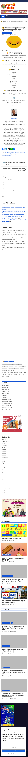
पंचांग (3, 470)
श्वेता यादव (13, 675)
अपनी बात (4, 451)
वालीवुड (3, 484)
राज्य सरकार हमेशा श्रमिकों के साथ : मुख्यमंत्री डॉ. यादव (12, 364)
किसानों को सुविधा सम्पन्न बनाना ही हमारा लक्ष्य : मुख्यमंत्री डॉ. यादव (14, 366)
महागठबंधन (6, 185)
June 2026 (4, 389)
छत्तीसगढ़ (3, 464)
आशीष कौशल (13, 34)
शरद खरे (12, 604)
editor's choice (5, 32)
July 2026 (4, 387)
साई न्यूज (3, 490)
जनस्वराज (6, 187)
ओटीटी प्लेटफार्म (5, 457)
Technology (4, 445)
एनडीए (5, 183)
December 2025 (5, 401)
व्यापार (3, 486)
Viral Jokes (4, 154)
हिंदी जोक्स (9, 155)
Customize (13, 744)
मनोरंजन (3, 478)
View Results (14, 194)
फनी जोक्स (13, 154)
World (3, 447)
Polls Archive (5, 196)
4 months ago (6, 34)
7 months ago (6, 698)
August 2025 (5, 409)
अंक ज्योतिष (4, 449)
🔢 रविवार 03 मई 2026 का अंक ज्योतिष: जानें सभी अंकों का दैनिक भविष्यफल (14, 163)
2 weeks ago (6, 604)
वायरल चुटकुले (4, 155)
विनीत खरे (12, 540)
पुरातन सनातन (4, 472)
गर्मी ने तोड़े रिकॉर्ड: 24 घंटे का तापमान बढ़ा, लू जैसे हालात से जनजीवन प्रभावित (14, 169)
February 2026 (5, 397)
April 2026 (4, 393)
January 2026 (5, 399)
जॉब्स (3, 466)
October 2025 (5, 405)
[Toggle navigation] (7, 16)
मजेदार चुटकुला (18, 154)
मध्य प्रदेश (4, 476)
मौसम (3, 480)
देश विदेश (3, 468)
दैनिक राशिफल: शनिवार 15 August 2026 (11, 538)
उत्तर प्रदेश (4, 453)
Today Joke (22, 152)
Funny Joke (11, 152)
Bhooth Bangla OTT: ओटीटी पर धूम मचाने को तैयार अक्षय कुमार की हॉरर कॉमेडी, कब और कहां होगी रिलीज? (13, 628)
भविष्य (3, 474)
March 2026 (4, 395)
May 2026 (4, 391)
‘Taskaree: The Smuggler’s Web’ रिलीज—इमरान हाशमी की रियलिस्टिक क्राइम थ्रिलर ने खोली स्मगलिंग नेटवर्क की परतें (13, 695)
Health (3, 443)
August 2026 (5, 385)
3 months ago (6, 631)
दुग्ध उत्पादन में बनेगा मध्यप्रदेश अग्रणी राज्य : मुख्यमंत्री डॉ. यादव (14, 372)
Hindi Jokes (17, 152)
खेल (3, 459)
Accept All (13, 750)
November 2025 (5, 403)
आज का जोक (9, 154)
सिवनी (3, 494)
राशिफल (3, 482)
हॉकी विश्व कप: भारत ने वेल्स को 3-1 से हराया (10, 218)
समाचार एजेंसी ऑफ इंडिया (6, 488)
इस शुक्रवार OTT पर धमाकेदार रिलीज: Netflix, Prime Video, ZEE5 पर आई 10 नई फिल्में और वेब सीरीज (13, 672)
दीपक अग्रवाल (13, 631)
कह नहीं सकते (6, 189)
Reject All (14, 747)
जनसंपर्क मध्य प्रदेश (9, 362)
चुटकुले (10, 32)
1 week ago (5, 540)
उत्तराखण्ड (4, 455)
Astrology (4, 439)
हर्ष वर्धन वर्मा (13, 653)
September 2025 (5, 407)
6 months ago (6, 675)
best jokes (7, 152)
